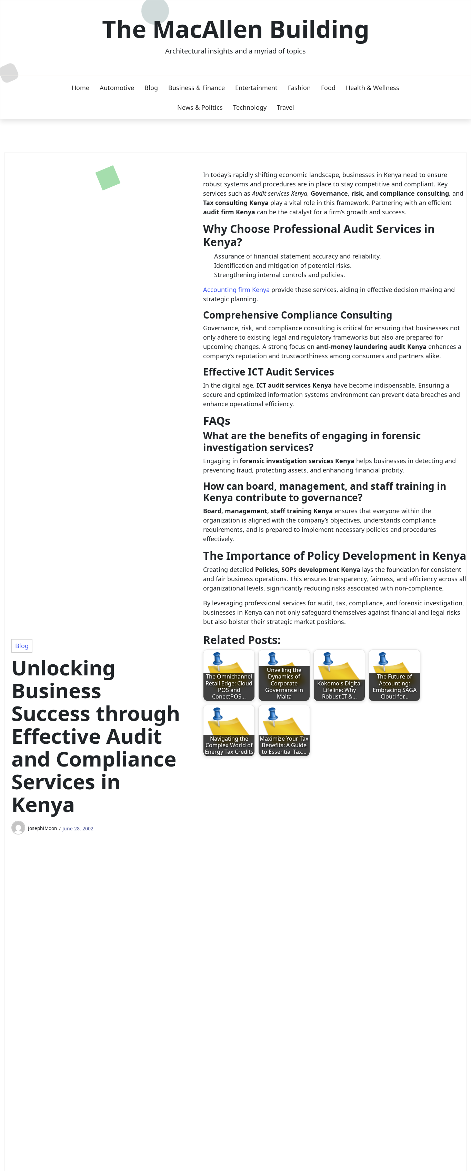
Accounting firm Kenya (236, 289)
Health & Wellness (372, 88)
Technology (250, 107)
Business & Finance (196, 88)
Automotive (117, 88)
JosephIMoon (42, 828)
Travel (285, 107)
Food (328, 88)
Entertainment (256, 88)
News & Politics (200, 107)
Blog (151, 88)
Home (80, 88)
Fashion (299, 88)
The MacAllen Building (235, 28)
